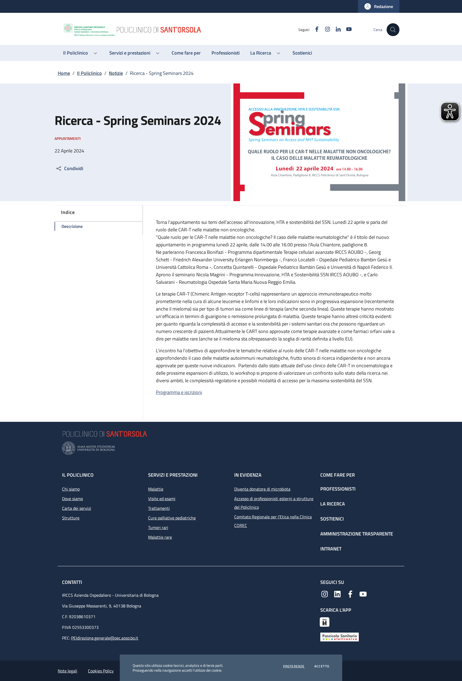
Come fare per (337, 475)
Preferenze (294, 666)
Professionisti (338, 488)
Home (64, 73)
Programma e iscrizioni (179, 392)
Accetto (321, 666)
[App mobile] (324, 621)
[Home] (180, 30)
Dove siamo (72, 498)
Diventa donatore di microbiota (262, 489)
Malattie (155, 489)
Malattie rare (160, 537)
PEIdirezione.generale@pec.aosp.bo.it (104, 638)
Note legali (67, 671)
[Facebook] (350, 593)
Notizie (116, 73)
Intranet (330, 548)
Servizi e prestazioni (173, 475)
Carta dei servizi (76, 508)
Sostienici (332, 518)
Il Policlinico (89, 73)
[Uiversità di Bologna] (231, 448)
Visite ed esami (161, 498)
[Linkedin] (337, 593)
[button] (378, 6)
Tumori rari (158, 527)
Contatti (72, 582)
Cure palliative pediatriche (172, 518)
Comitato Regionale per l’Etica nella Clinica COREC (273, 521)
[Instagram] (324, 593)
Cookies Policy (101, 671)
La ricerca (332, 503)
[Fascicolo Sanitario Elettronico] (339, 636)
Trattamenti (159, 508)
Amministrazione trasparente (356, 533)
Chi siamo (71, 489)
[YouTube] (363, 593)
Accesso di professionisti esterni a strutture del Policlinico (273, 502)
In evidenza (247, 475)
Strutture (70, 518)
